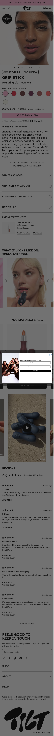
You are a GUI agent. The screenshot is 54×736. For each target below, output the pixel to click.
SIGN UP (35, 370)
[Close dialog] (50, 355)
